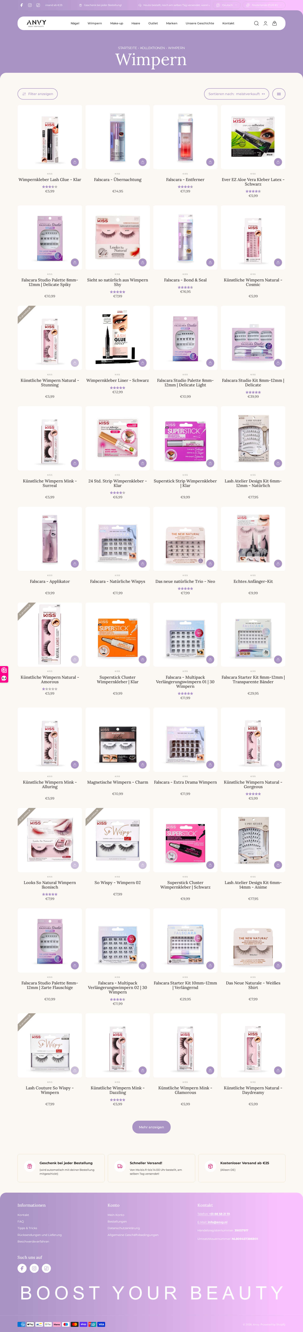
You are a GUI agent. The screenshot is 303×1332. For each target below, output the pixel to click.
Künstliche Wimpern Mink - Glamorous (185, 1090)
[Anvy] (36, 23)
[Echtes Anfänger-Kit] (253, 539)
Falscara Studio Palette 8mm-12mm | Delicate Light (185, 382)
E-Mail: (212, 1222)
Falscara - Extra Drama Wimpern (185, 782)
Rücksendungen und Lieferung (40, 1235)
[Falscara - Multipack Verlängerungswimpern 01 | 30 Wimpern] (185, 635)
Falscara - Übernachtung (117, 179)
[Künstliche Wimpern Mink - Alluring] (50, 740)
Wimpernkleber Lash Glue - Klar (50, 179)
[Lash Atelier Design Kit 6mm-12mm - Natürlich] (253, 438)
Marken (171, 23)
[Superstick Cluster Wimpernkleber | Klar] (118, 635)
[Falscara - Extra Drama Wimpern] (185, 740)
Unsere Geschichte (200, 23)
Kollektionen (152, 48)
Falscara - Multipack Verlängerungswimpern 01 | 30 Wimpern (185, 682)
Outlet (153, 23)
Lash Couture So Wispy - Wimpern (50, 1090)
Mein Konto (116, 1215)
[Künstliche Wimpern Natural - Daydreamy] (253, 1045)
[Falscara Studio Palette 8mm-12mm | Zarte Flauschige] (50, 940)
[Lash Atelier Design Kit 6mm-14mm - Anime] (253, 840)
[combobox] (227, 5)
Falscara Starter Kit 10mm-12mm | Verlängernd (185, 985)
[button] (256, 23)
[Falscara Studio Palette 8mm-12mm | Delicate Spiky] (50, 237)
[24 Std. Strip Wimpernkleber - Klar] (118, 438)
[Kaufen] (75, 162)
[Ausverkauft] (75, 363)
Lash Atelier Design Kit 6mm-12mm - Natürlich (253, 483)
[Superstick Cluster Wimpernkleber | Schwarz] (185, 840)
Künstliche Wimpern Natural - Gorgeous (253, 784)
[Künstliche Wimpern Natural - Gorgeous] (253, 740)
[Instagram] (30, 5)
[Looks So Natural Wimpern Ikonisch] (50, 840)
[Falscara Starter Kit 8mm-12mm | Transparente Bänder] (253, 635)
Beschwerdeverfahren (33, 1241)
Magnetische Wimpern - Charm (117, 782)
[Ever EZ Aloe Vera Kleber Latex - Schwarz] (253, 137)
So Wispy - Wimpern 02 (118, 882)
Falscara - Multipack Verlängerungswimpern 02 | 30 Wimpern (117, 987)
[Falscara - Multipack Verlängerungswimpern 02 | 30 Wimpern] (118, 940)
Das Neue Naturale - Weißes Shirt (253, 985)
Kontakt (228, 23)
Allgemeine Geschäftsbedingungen (133, 1235)
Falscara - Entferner (185, 179)
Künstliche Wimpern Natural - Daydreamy (253, 1090)
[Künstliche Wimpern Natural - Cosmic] (253, 237)
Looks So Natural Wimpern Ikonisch (50, 885)
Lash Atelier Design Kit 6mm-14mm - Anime (253, 885)
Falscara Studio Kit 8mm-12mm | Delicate (253, 382)
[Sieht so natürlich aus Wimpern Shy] (118, 237)
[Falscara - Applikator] (50, 539)
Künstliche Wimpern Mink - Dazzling (118, 1090)
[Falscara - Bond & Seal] (185, 237)
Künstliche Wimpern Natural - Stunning (50, 382)
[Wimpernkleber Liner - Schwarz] (118, 338)
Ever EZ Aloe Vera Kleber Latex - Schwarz (253, 182)
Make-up (116, 23)
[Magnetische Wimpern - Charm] (118, 740)
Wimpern (95, 23)
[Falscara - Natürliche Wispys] (118, 539)
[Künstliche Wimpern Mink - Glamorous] (185, 1045)
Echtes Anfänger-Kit (253, 581)
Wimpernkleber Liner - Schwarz (117, 380)
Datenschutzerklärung (124, 1228)
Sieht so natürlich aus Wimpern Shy (117, 282)
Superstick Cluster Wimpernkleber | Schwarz (185, 885)
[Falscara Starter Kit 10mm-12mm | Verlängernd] (185, 940)
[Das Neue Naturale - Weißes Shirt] (253, 940)
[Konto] (265, 23)
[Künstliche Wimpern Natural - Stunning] (50, 338)
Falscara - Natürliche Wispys (117, 581)
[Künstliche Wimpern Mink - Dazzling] (118, 1045)
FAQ (21, 1221)
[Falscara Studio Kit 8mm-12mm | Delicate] (253, 338)
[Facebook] (22, 5)
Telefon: (213, 1214)
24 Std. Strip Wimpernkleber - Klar (117, 483)
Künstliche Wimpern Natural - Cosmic (253, 282)
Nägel (75, 23)
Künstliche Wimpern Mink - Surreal (50, 483)
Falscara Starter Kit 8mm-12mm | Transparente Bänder (253, 679)
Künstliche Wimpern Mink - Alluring (50, 784)
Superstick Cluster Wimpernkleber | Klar (118, 679)
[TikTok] (38, 5)
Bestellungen (117, 1221)
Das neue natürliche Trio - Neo (185, 581)
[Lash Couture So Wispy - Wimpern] (50, 1045)
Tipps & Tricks (27, 1228)
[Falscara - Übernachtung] (118, 137)
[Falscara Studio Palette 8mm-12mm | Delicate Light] (185, 338)
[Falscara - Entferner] (185, 137)
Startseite (127, 48)
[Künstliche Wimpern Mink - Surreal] (50, 438)
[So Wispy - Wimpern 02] (118, 840)
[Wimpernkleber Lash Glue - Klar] (50, 137)
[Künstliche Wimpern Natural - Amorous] (50, 635)
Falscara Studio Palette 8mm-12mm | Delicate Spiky (49, 282)
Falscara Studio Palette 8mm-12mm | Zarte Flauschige (49, 985)
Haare (136, 23)
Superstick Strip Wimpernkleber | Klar (185, 483)
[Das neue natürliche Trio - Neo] (185, 539)
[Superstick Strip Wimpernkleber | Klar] (185, 438)
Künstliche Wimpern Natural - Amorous (50, 679)
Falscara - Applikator (50, 581)
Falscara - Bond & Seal (185, 279)
